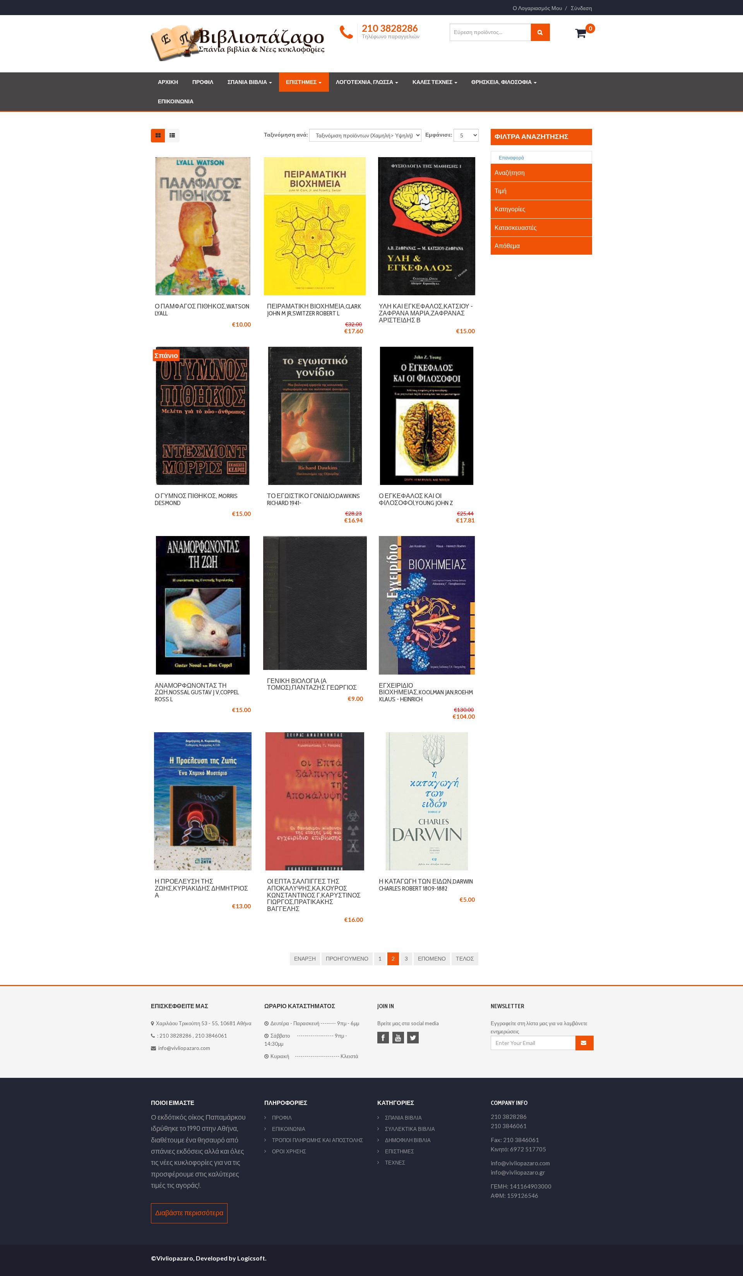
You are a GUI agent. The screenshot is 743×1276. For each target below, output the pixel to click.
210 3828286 (175, 1036)
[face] (384, 1038)
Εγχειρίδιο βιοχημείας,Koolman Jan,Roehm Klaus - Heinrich (426, 692)
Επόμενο (432, 958)
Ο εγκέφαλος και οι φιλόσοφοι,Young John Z (416, 499)
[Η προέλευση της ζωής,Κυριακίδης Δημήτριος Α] (203, 736)
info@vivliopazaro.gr (518, 1172)
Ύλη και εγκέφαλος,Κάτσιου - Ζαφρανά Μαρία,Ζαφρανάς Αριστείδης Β (426, 313)
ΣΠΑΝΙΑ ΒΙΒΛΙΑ (248, 82)
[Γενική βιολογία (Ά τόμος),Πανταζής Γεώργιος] (315, 540)
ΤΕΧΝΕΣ (395, 1163)
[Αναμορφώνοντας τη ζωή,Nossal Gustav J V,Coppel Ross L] (203, 540)
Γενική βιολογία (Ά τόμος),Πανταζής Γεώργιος (312, 684)
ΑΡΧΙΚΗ (168, 82)
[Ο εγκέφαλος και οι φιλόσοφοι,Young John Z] (427, 351)
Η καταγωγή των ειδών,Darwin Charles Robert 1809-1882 (426, 885)
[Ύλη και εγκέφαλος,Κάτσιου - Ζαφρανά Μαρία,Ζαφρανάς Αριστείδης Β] (427, 161)
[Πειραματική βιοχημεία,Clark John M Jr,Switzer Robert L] (315, 161)
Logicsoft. (252, 1258)
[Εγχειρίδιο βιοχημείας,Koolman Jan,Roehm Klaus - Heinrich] (427, 540)
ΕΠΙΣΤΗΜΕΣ (302, 82)
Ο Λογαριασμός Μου (537, 8)
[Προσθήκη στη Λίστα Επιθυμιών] (203, 226)
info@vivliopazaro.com (184, 1048)
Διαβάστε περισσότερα (189, 1213)
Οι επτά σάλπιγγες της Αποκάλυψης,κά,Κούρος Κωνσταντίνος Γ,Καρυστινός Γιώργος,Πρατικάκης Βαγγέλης (314, 895)
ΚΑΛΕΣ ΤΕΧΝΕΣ (433, 82)
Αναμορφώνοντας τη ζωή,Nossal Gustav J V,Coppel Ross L (197, 692)
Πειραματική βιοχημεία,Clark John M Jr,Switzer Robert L (314, 310)
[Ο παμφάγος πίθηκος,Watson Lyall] (203, 161)
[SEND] (584, 1043)
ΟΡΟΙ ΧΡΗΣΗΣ (289, 1151)
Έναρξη (305, 958)
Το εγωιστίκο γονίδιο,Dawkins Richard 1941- (313, 499)
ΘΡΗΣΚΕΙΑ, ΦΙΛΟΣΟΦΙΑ (502, 82)
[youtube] (399, 1038)
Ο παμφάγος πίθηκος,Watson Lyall (202, 310)
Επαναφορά (511, 158)
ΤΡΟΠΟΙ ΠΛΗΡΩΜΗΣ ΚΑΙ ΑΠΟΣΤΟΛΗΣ (317, 1140)
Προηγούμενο (347, 958)
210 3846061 (211, 1036)
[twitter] (414, 1038)
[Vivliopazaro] (238, 42)
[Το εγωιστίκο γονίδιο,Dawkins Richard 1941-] (315, 351)
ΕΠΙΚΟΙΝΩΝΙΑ (175, 101)
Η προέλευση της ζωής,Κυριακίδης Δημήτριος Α (201, 888)
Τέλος (465, 958)
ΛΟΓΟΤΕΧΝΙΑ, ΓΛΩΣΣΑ (365, 82)
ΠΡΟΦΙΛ (202, 82)
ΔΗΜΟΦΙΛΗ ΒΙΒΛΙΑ (408, 1140)
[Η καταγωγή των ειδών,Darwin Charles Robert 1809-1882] (427, 736)
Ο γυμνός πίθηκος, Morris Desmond (196, 499)
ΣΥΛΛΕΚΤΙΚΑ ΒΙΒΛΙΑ (410, 1129)
